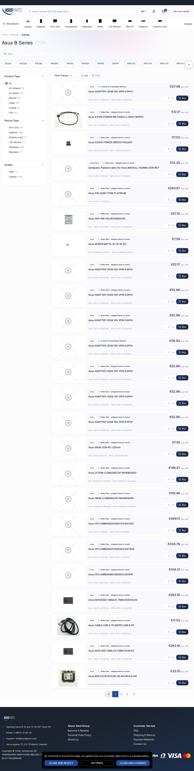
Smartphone (71, 26)
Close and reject (61, 763)
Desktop (41, 26)
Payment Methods (144, 739)
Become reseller (182, 11)
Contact (188, 24)
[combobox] (80, 11)
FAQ (136, 730)
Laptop (28, 26)
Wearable (87, 26)
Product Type (12, 76)
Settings (97, 763)
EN (142, 11)
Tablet (100, 26)
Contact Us (140, 743)
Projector (143, 26)
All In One (55, 26)
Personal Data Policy (79, 735)
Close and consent (133, 763)
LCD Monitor (114, 26)
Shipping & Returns (144, 735)
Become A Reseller (78, 730)
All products (12, 23)
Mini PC (130, 26)
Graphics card (160, 26)
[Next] (188, 64)
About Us (73, 739)
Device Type (11, 120)
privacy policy (141, 756)
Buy (184, 98)
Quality (8, 165)
